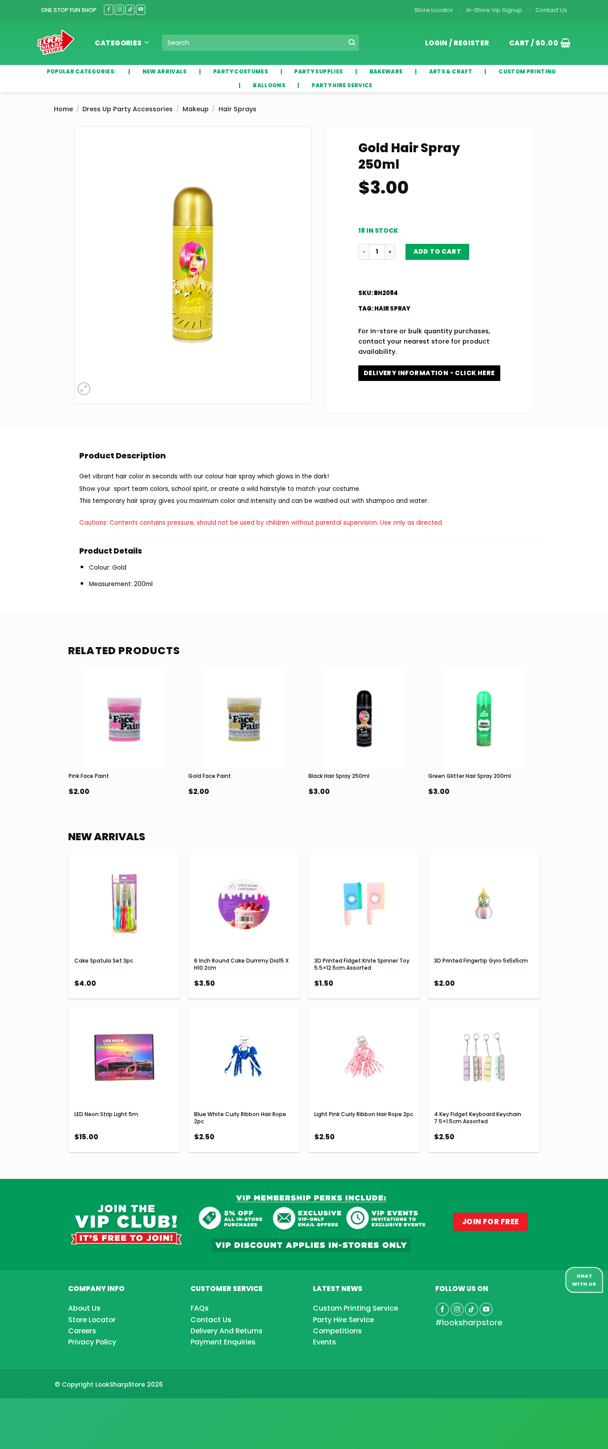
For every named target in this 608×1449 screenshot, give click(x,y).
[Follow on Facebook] (108, 9)
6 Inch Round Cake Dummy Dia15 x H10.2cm (241, 964)
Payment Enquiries (223, 1342)
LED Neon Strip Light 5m (106, 1114)
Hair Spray (392, 308)
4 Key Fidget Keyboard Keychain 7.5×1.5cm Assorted (477, 1117)
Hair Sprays (237, 109)
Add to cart (437, 251)
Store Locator (433, 10)
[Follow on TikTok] (130, 9)
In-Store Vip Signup (494, 10)
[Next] (539, 754)
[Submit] (351, 43)
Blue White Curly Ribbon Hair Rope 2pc (240, 1117)
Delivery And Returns (227, 1331)
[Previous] (69, 754)
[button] (537, 43)
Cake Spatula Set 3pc (103, 960)
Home (63, 109)
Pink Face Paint (89, 776)
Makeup (195, 109)
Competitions (337, 1331)
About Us (84, 1308)
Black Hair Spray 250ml (338, 776)
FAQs (200, 1308)
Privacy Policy (92, 1342)
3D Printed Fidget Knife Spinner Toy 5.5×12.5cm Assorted (361, 964)
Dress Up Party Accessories (127, 109)
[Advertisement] (71, 1409)
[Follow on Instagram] (119, 9)
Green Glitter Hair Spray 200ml (469, 776)
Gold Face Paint (209, 776)
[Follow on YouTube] (141, 9)
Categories (118, 43)
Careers (82, 1331)
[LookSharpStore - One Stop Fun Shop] (56, 42)
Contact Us (551, 10)
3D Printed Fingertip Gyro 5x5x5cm (481, 960)
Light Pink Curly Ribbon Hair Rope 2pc (363, 1114)
